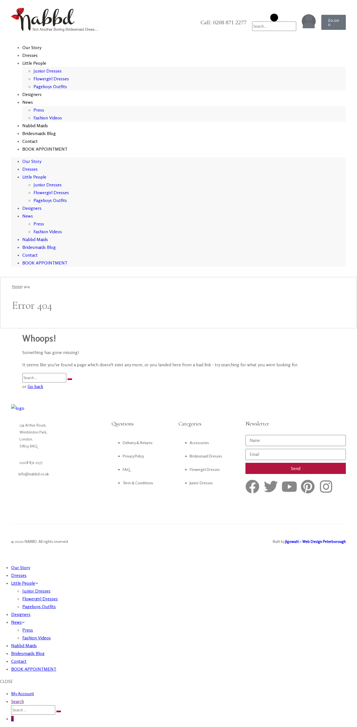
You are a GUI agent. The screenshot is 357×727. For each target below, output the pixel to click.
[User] (309, 21)
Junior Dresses (47, 71)
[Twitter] (271, 487)
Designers (32, 94)
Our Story (31, 47)
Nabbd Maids (35, 125)
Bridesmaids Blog (39, 133)
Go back (35, 386)
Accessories (199, 442)
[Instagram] (326, 487)
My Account (22, 693)
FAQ (126, 469)
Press (38, 110)
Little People (34, 63)
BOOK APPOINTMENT (44, 149)
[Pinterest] (308, 487)
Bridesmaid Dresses (206, 456)
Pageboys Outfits (50, 86)
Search (17, 701)
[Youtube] (289, 487)
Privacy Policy (133, 456)
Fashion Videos (47, 118)
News (27, 102)
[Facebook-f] (252, 487)
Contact (30, 141)
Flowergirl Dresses (51, 78)
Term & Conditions (138, 482)
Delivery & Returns (138, 442)
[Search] (69, 379)
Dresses (30, 55)
